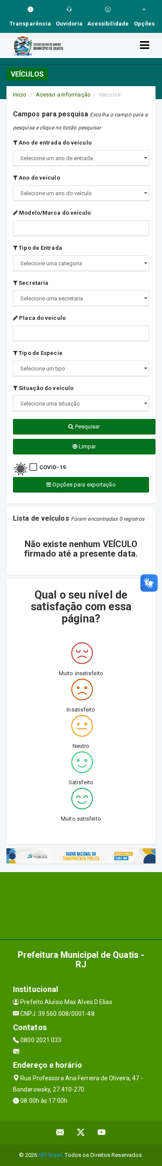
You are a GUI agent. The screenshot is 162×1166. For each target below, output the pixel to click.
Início (20, 94)
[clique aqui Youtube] (101, 1132)
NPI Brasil (50, 1155)
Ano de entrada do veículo (54, 142)
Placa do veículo (42, 318)
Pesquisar (87, 426)
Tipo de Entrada (39, 248)
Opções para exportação (83, 484)
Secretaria (32, 283)
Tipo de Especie (40, 353)
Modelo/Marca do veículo (54, 212)
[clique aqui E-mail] (60, 1132)
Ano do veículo (38, 177)
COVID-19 (52, 467)
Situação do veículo (45, 388)
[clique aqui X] (81, 1132)
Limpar (86, 446)
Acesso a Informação (63, 94)
